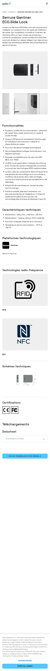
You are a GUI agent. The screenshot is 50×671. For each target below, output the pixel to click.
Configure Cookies (25, 660)
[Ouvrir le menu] (47, 3)
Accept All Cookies (24, 666)
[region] (25, 652)
